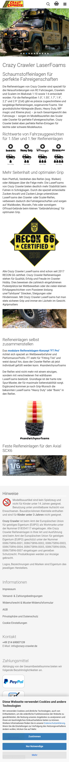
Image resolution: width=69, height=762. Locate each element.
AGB (5, 609)
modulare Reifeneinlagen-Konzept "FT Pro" (33, 350)
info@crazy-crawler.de (24, 646)
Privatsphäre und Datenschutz (20, 616)
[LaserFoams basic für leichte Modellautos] (11, 154)
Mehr (34, 755)
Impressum (9, 589)
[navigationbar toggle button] (65, 4)
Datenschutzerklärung (54, 723)
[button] (21, 53)
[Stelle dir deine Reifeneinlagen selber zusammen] (34, 419)
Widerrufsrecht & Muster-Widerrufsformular (28, 602)
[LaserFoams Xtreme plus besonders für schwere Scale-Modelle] (59, 154)
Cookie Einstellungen (15, 623)
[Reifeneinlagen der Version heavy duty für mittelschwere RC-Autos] (27, 154)
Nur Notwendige (34, 746)
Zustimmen (34, 736)
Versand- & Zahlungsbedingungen (23, 596)
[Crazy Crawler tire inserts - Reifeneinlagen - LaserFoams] (11, 4)
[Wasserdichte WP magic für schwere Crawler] (42, 154)
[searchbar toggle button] (48, 4)
